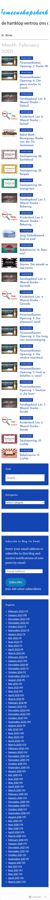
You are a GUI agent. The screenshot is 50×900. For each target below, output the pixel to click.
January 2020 (15, 752)
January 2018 (15, 843)
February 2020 (16, 748)
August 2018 (15, 817)
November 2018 (16, 805)
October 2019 (15, 763)
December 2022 (16, 619)
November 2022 (16, 622)
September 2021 (17, 676)
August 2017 (14, 862)
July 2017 (13, 866)
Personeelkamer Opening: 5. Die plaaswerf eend (30, 318)
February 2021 (15, 702)
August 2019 (14, 771)
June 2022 (13, 641)
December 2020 (17, 710)
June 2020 (13, 733)
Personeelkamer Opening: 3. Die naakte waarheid (31, 354)
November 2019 (16, 760)
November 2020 (17, 714)
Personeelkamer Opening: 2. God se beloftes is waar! (32, 372)
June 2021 (13, 687)
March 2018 (14, 836)
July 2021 (13, 683)
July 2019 (13, 775)
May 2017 (13, 874)
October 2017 (15, 855)
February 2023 (16, 611)
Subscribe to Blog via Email (22, 541)
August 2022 (15, 634)
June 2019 (13, 779)
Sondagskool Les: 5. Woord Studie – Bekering (33, 203)
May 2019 (13, 782)
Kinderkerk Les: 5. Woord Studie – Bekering (31, 221)
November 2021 (16, 668)
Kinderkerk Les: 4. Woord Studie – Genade (31, 300)
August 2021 (14, 680)
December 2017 (16, 847)
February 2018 (16, 840)
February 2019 (15, 794)
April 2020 (14, 740)
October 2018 (15, 809)
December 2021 (16, 664)
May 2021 (13, 691)
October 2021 (15, 672)
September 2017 (16, 859)
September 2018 (17, 813)
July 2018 (13, 820)
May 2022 (13, 645)
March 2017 (14, 881)
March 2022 (14, 653)
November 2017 (16, 851)
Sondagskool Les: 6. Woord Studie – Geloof (33, 102)
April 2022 (14, 649)
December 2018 (16, 801)
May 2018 (13, 828)
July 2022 (13, 638)
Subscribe (15, 582)
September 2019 (17, 767)
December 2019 (16, 756)
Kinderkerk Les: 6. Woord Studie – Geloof (31, 120)
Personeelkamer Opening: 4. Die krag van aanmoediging (34, 336)
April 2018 (14, 832)
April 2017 (13, 878)
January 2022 (15, 661)
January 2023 (15, 615)
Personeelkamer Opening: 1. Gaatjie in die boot (33, 390)
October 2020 (15, 718)
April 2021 (13, 695)
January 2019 (15, 798)
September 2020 (17, 721)
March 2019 (14, 790)
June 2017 (13, 870)
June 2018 (13, 824)
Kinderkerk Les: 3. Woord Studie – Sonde (31, 426)
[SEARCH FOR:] (25, 477)
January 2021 (15, 706)
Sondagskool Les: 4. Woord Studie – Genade (33, 282)
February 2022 (16, 657)
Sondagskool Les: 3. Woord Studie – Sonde (33, 408)
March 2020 (15, 744)
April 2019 (13, 786)
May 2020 (13, 737)
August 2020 (15, 725)
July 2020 (13, 729)
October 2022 (15, 626)
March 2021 (14, 699)
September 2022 (17, 630)
